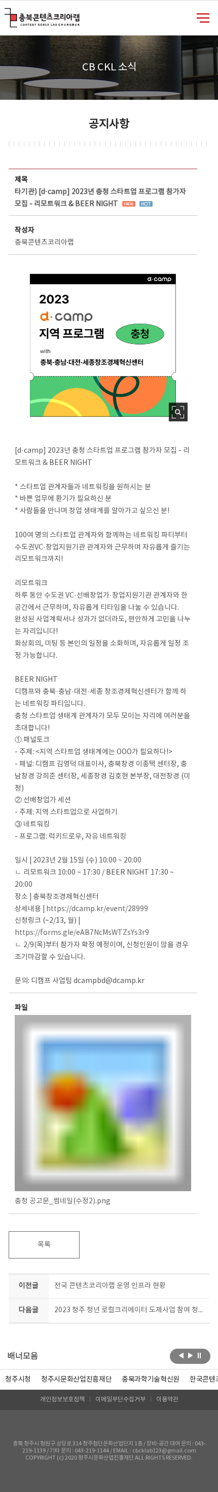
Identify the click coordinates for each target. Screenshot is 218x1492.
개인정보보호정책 (62, 1399)
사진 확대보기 (178, 412)
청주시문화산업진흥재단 (76, 1380)
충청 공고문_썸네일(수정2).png (63, 1201)
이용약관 (167, 1399)
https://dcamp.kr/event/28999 (97, 909)
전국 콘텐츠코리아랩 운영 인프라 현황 (110, 1286)
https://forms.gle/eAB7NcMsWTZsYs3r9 (82, 933)
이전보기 (181, 1355)
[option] (18, 1379)
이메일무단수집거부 (120, 1399)
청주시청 (18, 1380)
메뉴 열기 (203, 17)
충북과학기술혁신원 (150, 1380)
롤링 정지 (199, 1355)
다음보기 (190, 1355)
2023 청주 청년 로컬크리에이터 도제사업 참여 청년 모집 (129, 1310)
